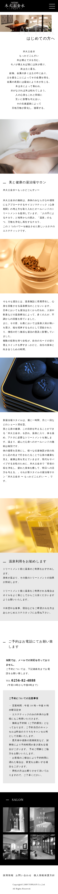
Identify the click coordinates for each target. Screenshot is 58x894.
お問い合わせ (24, 875)
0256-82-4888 (23, 680)
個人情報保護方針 (44, 875)
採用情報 (8, 875)
